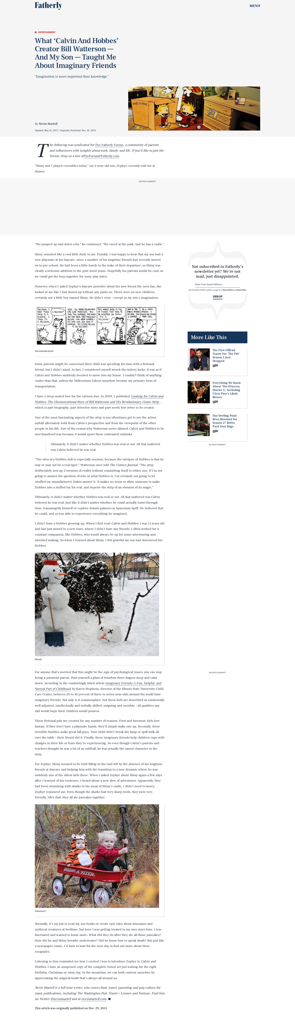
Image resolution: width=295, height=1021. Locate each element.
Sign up (217, 296)
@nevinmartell (60, 999)
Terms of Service (228, 290)
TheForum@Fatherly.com (101, 156)
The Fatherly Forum (109, 145)
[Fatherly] (48, 6)
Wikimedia (38, 659)
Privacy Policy (241, 290)
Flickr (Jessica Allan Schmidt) (44, 351)
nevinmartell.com (93, 999)
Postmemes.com (40, 911)
